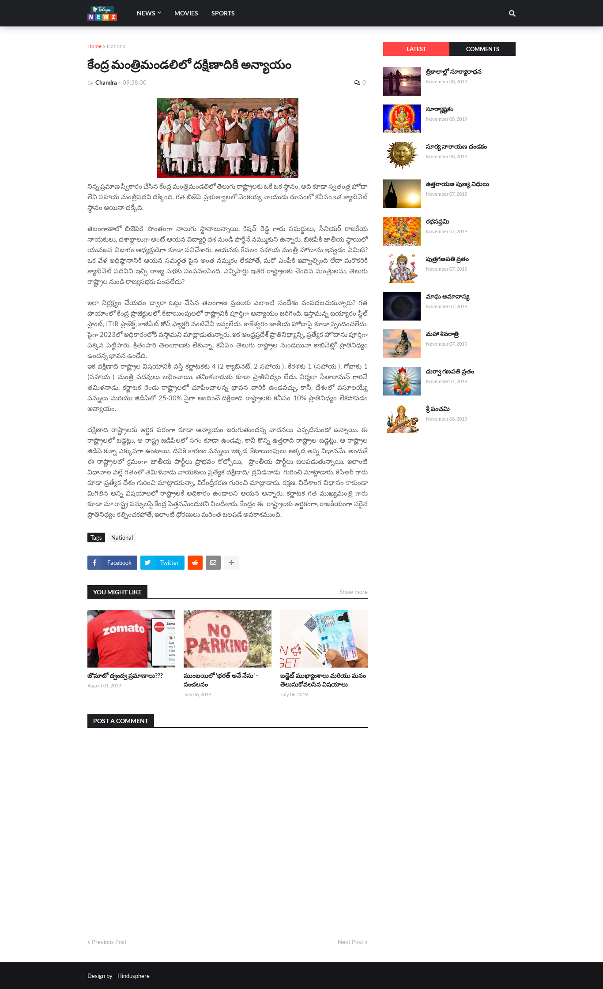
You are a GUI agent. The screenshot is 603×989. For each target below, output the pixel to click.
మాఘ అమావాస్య (447, 296)
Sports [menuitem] (223, 13)
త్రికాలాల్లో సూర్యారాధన (454, 71)
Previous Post (109, 941)
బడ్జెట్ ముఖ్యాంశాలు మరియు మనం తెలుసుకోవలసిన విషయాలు (323, 680)
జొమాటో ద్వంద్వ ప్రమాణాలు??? (125, 675)
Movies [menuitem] (186, 13)
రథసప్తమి (437, 221)
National (117, 46)
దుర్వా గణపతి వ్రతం (450, 371)
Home (94, 46)
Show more (353, 591)
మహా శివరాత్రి (442, 333)
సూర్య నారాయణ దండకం (456, 146)
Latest (416, 48)
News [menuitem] (146, 13)
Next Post (350, 941)
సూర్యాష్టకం (439, 108)
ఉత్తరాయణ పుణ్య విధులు (457, 183)
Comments (482, 48)
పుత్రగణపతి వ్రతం (447, 258)
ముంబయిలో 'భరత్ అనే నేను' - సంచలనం (221, 680)
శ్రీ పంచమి (438, 408)
